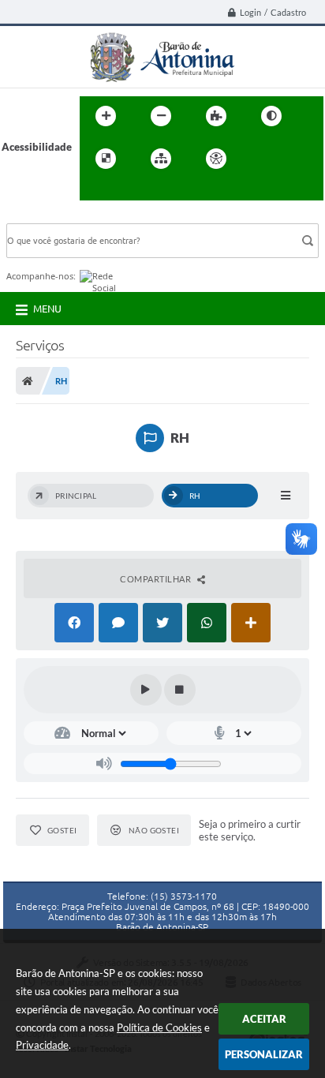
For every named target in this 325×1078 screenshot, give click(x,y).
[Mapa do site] (161, 158)
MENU (47, 308)
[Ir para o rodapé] (130, 191)
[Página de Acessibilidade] (216, 158)
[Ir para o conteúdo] (261, 158)
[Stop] (180, 690)
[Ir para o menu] (296, 158)
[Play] (146, 690)
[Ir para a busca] (95, 191)
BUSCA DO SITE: (52, 215)
